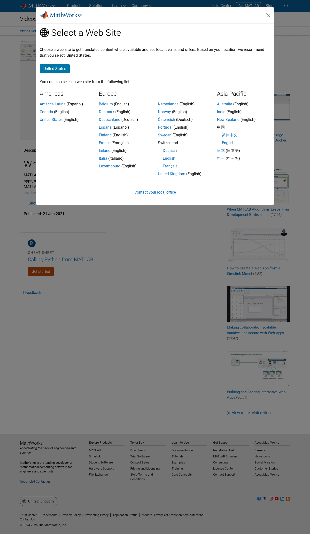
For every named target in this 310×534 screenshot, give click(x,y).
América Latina (53, 104)
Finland (105, 135)
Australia (224, 104)
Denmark (106, 112)
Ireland (104, 150)
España (105, 127)
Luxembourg (109, 166)
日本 (221, 150)
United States (51, 119)
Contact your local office (155, 192)
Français (170, 166)
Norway (164, 112)
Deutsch (170, 150)
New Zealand (228, 119)
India (221, 112)
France (104, 143)
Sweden (164, 135)
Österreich (166, 119)
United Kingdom (171, 174)
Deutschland (109, 119)
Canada (46, 112)
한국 (221, 158)
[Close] (268, 15)
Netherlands (168, 104)
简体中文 (229, 135)
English (169, 158)
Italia (103, 158)
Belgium (106, 104)
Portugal (165, 127)
